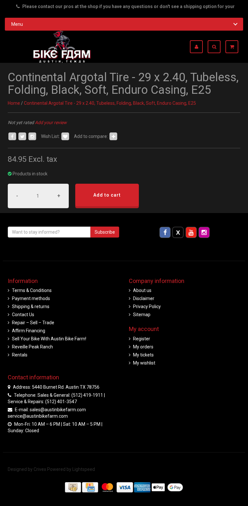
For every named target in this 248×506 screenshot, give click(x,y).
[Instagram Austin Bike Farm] (204, 232)
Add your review (51, 122)
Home (14, 103)
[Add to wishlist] (65, 136)
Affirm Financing (28, 330)
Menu (17, 24)
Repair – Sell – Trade (33, 322)
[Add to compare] (113, 136)
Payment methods (31, 298)
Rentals (19, 354)
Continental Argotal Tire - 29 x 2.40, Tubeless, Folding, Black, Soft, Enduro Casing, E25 (110, 103)
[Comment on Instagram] (32, 136)
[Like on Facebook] (12, 136)
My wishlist (144, 362)
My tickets (143, 354)
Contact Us (23, 314)
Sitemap (141, 314)
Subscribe (105, 232)
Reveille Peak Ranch (32, 346)
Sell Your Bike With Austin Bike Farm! (49, 338)
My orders (143, 346)
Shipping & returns (30, 306)
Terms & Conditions (32, 290)
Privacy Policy (147, 306)
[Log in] (199, 46)
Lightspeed (83, 469)
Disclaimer (143, 298)
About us (142, 290)
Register (141, 338)
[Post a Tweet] (22, 136)
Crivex (40, 469)
